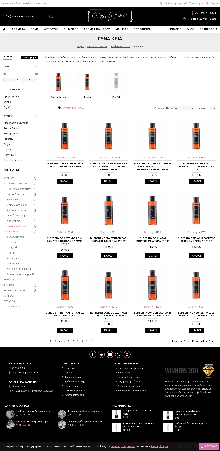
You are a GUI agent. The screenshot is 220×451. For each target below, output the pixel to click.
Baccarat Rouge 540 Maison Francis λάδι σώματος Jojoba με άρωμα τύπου (152, 166)
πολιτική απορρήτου (123, 446)
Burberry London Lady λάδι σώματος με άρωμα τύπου (152, 314)
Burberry (192, 157)
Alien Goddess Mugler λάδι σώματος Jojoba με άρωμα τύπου (65, 166)
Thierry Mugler (61, 157)
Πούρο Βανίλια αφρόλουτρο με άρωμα (191, 425)
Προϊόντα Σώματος (97, 46)
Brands (8, 116)
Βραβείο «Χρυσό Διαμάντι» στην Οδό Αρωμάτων (35, 411)
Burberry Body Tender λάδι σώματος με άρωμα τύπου (108, 239)
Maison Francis (149, 157)
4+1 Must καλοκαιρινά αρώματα (33, 421)
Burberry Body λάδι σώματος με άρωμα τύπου (152, 239)
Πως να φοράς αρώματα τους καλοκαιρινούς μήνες (87, 421)
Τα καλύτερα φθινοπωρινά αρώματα (87, 411)
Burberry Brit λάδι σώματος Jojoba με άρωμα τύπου (196, 239)
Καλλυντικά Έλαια (120, 46)
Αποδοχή (211, 446)
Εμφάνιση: (203, 108)
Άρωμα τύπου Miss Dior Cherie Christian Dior (188, 413)
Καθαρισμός (31, 57)
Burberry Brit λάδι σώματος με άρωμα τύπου (65, 314)
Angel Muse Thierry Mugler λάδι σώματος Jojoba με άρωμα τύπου (108, 166)
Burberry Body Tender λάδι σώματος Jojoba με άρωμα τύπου (64, 241)
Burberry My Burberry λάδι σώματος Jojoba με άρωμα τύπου (196, 315)
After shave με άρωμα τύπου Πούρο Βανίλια (138, 425)
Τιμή (6, 66)
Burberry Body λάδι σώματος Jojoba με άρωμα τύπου (196, 166)
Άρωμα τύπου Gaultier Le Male (137, 412)
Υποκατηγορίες (13, 89)
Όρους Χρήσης (160, 446)
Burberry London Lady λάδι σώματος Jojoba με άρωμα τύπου (108, 315)
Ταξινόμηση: (158, 108)
